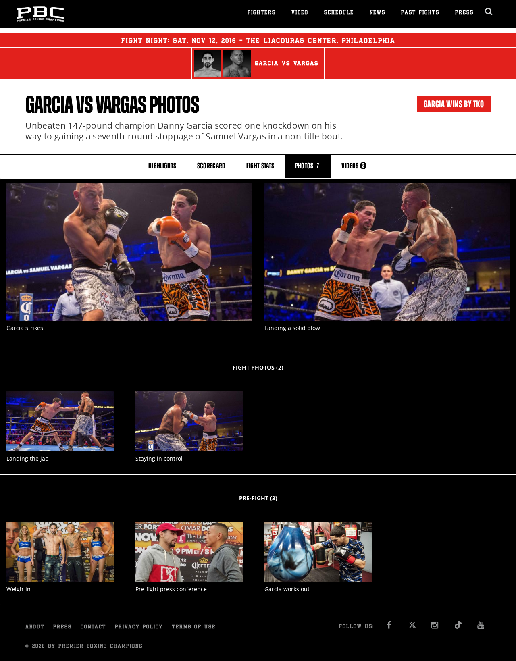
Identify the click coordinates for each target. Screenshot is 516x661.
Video (299, 13)
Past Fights (420, 13)
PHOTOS (307, 166)
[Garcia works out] (318, 552)
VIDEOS (352, 166)
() (258, 367)
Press (464, 13)
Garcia (49, 105)
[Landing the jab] (60, 421)
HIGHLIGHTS (162, 166)
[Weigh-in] (60, 552)
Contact (93, 627)
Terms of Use (194, 627)
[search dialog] (489, 11)
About (34, 627)
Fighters (262, 13)
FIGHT (260, 166)
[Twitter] (413, 627)
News (377, 13)
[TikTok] (458, 627)
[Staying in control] (189, 421)
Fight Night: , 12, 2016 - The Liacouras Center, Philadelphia (258, 41)
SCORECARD (211, 166)
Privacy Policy (139, 627)
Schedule (339, 13)
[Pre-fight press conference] (189, 552)
